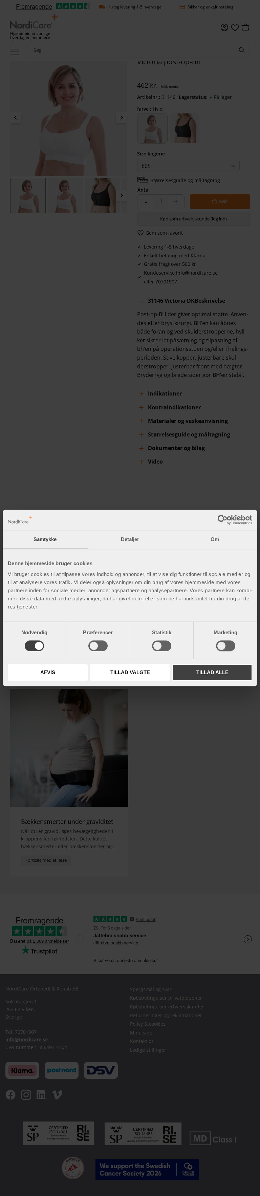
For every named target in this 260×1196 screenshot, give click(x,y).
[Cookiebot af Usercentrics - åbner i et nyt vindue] (222, 520)
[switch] (98, 645)
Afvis (47, 673)
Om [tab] (215, 539)
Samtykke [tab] (45, 539)
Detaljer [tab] (130, 539)
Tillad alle (212, 673)
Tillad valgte (130, 673)
